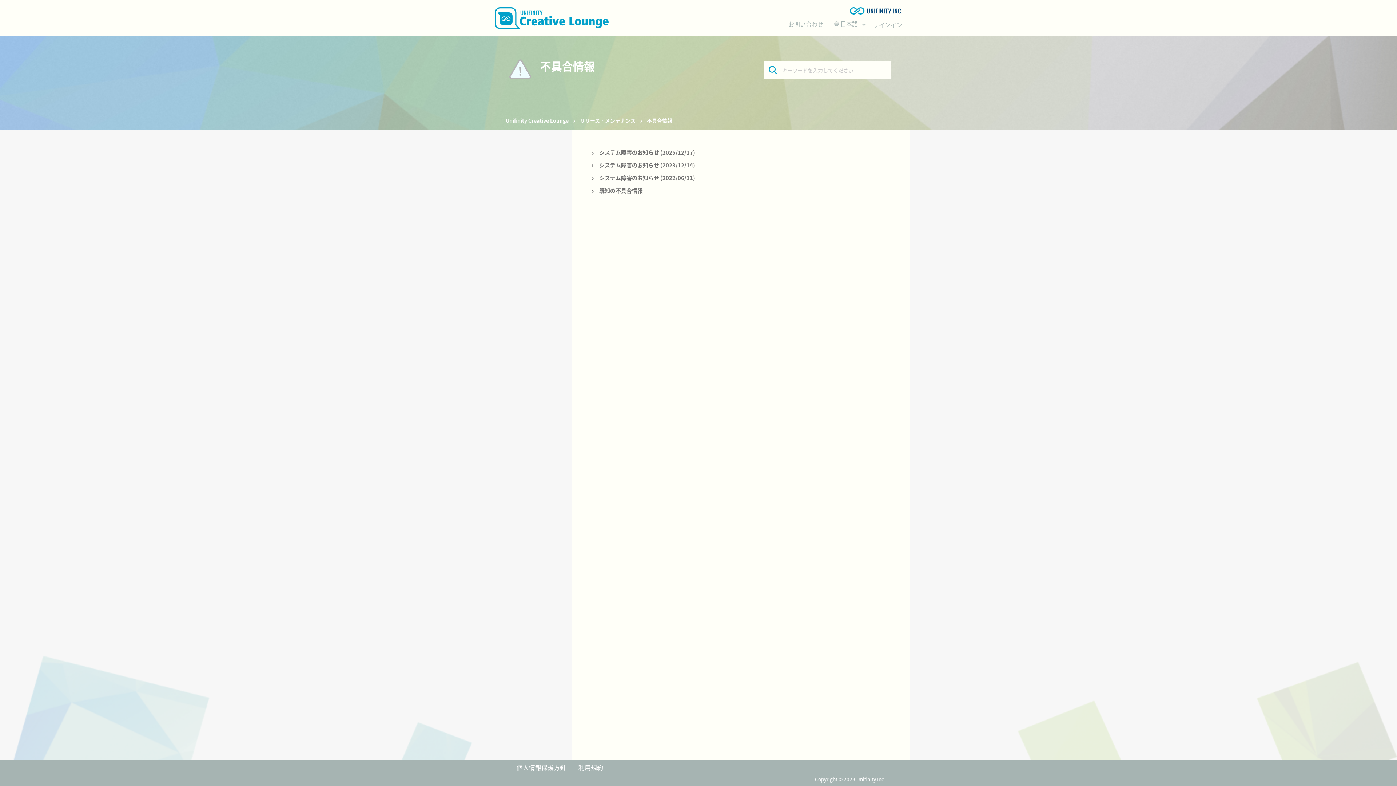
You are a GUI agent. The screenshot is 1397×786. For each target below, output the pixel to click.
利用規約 (590, 767)
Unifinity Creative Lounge (537, 120)
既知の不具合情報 (621, 190)
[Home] (552, 18)
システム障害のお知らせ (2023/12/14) (647, 165)
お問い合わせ (805, 24)
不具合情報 (659, 120)
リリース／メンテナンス (608, 120)
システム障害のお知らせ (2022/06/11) (647, 178)
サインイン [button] (887, 24)
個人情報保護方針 (541, 767)
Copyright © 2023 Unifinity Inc (849, 779)
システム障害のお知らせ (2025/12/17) (647, 152)
